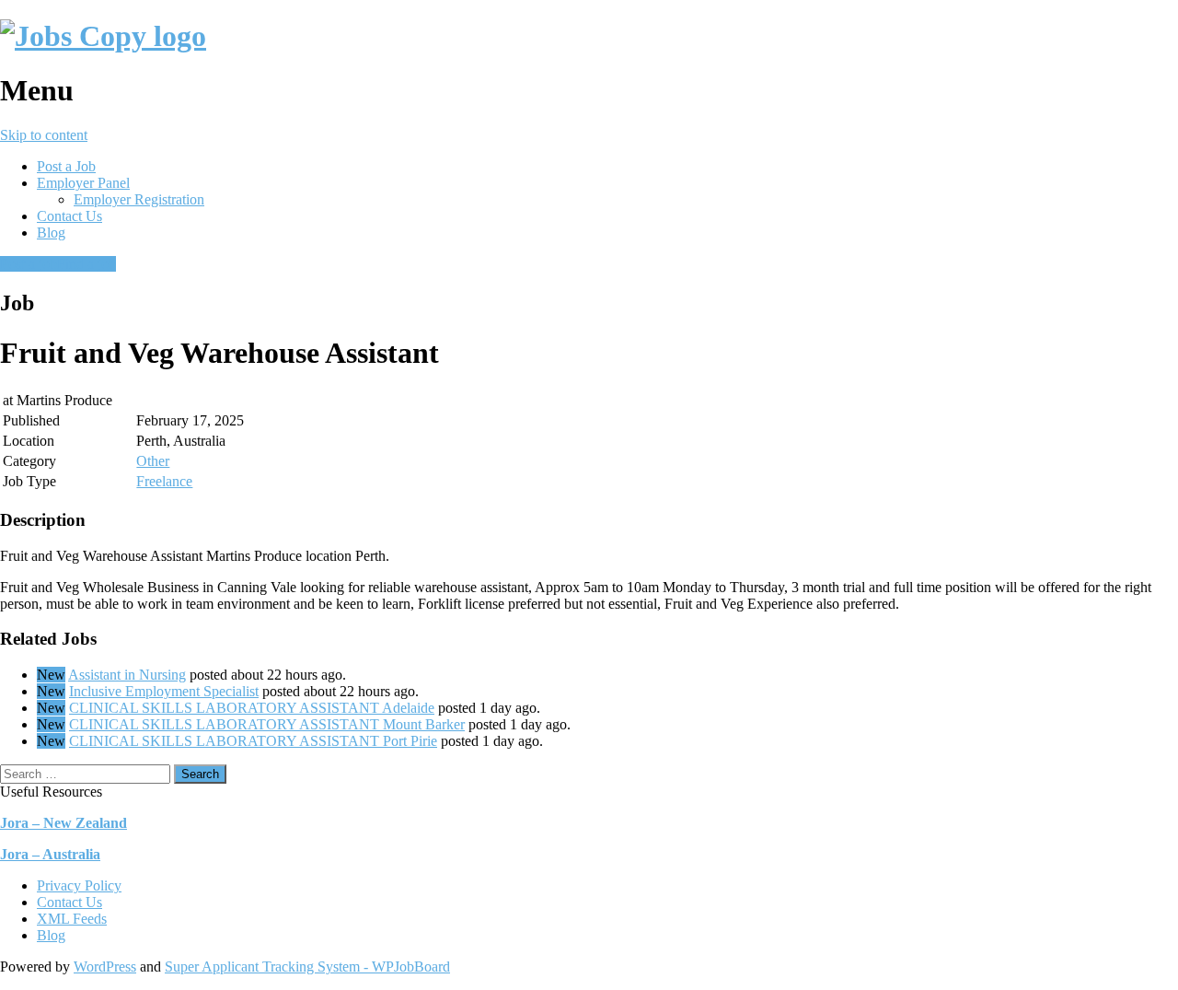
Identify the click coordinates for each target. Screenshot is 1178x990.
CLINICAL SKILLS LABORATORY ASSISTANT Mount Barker (267, 724)
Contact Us (69, 216)
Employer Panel (83, 183)
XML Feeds (72, 918)
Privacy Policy (79, 885)
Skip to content (43, 135)
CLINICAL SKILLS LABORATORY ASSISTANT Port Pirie (253, 741)
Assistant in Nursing (127, 674)
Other (152, 461)
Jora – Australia (50, 854)
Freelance (164, 481)
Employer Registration (139, 199)
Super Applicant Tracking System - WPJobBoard (307, 966)
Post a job (28, 264)
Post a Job (66, 166)
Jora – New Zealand (63, 823)
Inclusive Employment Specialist (164, 691)
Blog (51, 232)
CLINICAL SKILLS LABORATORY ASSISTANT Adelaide (251, 708)
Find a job (86, 264)
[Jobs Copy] (103, 35)
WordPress (105, 966)
